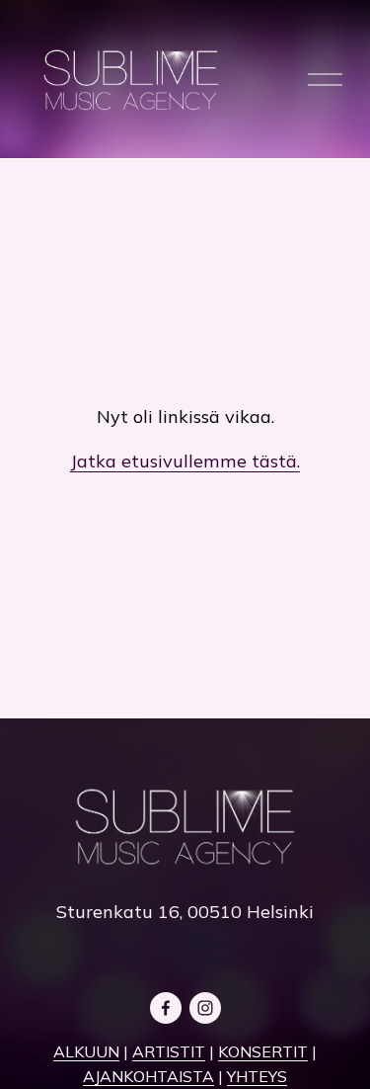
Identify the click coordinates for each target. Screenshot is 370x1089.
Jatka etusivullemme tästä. (185, 461)
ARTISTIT (168, 1051)
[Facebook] (166, 1008)
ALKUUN (86, 1051)
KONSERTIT (263, 1051)
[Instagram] (205, 1008)
